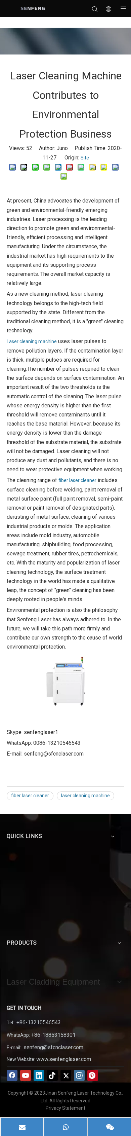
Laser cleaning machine (32, 341)
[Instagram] (79, 1075)
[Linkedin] (39, 1075)
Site (85, 157)
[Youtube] (25, 1075)
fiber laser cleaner (77, 480)
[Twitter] (65, 1075)
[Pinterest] (92, 1075)
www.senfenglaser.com (63, 1059)
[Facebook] (12, 1075)
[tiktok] (52, 1075)
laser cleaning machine (85, 795)
